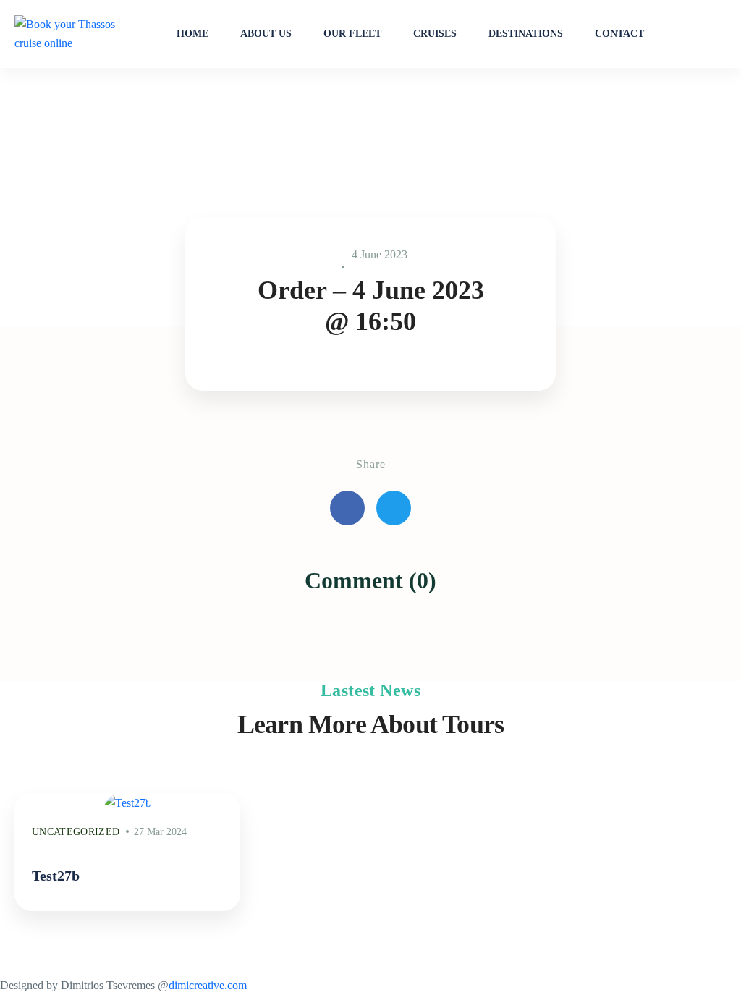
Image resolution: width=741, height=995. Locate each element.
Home (192, 33)
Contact (619, 33)
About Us (266, 33)
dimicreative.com (208, 985)
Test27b (56, 876)
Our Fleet (352, 33)
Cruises (435, 33)
